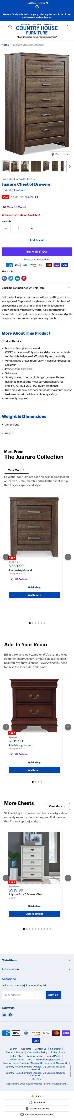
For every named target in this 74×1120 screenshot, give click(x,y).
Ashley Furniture (15, 190)
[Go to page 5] (41, 623)
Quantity (6, 221)
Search (13, 1048)
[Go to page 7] (41, 929)
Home (5, 44)
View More (14, 470)
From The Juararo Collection (19, 179)
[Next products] (68, 557)
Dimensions (11, 424)
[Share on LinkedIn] (17, 278)
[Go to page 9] (47, 929)
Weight (8, 433)
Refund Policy (53, 1056)
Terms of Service (15, 1052)
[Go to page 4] (38, 623)
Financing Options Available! (22, 215)
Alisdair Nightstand (20, 745)
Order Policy (16, 1056)
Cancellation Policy (37, 1052)
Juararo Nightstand (20, 570)
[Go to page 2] (32, 623)
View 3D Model (16, 207)
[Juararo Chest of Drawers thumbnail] (5, 166)
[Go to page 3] (35, 623)
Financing (55, 1048)
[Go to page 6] (44, 623)
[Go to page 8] (44, 929)
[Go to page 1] (30, 623)
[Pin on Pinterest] (24, 278)
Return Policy (17, 1059)
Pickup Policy (58, 1052)
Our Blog (37, 1079)
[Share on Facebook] (4, 278)
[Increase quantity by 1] (31, 228)
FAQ (30, 1059)
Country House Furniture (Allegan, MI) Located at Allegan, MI (35, 1063)
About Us (26, 1048)
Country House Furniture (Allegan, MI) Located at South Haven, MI (35, 1068)
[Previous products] (6, 557)
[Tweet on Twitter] (10, 278)
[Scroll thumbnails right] (69, 166)
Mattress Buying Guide (48, 1059)
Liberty (12, 897)
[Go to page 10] (50, 929)
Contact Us (40, 1048)
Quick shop (34, 587)
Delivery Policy (34, 1056)
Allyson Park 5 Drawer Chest (26, 894)
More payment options (37, 259)
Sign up (53, 995)
